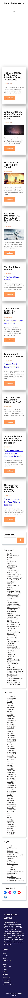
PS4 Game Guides (12, 632)
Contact (5, 958)
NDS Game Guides (12, 596)
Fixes (8, 568)
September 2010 (11, 832)
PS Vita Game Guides (13, 615)
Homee (9, 860)
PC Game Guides (12, 604)
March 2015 (10, 769)
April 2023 (10, 703)
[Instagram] (9, 892)
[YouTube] (19, 892)
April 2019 (10, 713)
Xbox (8, 665)
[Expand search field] (14, 12)
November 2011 (11, 806)
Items (8, 583)
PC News (9, 609)
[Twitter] (14, 892)
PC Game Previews (12, 606)
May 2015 (9, 765)
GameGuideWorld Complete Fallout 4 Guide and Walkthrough (15, 856)
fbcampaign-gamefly (12, 852)
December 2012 (11, 785)
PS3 (8, 621)
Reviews (12, 867)
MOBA (8, 587)
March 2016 (10, 746)
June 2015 (10, 763)
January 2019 (10, 718)
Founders (5, 969)
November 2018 (11, 722)
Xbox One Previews (12, 682)
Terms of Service (11, 877)
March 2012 (10, 798)
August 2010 (10, 834)
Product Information (12, 864)
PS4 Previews (11, 635)
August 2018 (10, 728)
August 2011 (10, 811)
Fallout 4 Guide (11, 565)
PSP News (10, 643)
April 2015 (10, 767)
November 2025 (11, 698)
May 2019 (9, 711)
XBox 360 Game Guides (13, 669)
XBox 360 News (11, 674)
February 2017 (11, 737)
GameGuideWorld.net (13, 574)
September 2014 (11, 780)
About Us (9, 845)
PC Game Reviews (12, 608)
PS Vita (9, 613)
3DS (8, 554)
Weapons (9, 650)
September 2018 (11, 726)
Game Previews (11, 570)
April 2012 (10, 796)
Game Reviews (11, 572)
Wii (8, 652)
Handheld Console (12, 580)
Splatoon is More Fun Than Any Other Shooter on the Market (13, 439)
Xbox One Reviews (12, 684)
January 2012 (10, 802)
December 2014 (11, 774)
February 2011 (11, 822)
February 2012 (11, 800)
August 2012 (10, 793)
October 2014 (10, 778)
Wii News (9, 656)
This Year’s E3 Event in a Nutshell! (11, 311)
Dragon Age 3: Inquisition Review (13, 355)
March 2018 (10, 733)
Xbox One (9, 676)
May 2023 (9, 702)
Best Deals (13, 865)
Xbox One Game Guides (13, 678)
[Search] (20, 540)
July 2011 (9, 813)
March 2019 (10, 715)
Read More (10, 97)
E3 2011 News (11, 561)
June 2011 (10, 815)
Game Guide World (14, 3)
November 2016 (11, 741)
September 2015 (11, 757)
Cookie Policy (6, 982)
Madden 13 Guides (12, 585)
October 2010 (10, 830)
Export (8, 563)
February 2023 (11, 707)
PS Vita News (11, 617)
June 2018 (10, 731)
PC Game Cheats (12, 602)
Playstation (10, 611)
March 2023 (10, 705)
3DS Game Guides (12, 555)
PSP (8, 639)
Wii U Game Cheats (12, 660)
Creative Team (7, 966)
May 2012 (9, 795)
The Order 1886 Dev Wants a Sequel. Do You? (12, 400)
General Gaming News (13, 578)
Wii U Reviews (11, 661)
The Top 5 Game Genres (12, 268)
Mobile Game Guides (13, 593)
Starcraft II (9, 645)
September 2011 (11, 809)
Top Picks (12, 869)
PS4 (8, 630)
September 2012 (11, 791)
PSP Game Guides (12, 641)
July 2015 (9, 761)
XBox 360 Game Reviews (14, 673)
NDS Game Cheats (12, 594)
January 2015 (10, 772)
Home (4, 953)
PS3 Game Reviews (12, 626)
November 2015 (11, 754)
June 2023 (10, 700)
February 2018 (11, 735)
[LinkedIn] (5, 897)
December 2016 (11, 739)
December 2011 (11, 804)
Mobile (9, 589)
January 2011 (10, 824)
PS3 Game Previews (12, 624)
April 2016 (10, 744)
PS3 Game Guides (12, 622)
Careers (5, 971)
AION (8, 557)
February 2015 (11, 770)
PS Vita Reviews (11, 619)
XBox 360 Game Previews (14, 671)
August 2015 (10, 759)
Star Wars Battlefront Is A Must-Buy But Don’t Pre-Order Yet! (12, 218)
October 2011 (10, 808)
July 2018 (9, 729)
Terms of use (6, 977)
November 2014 (11, 776)
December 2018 (11, 720)
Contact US (10, 851)
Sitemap (9, 875)
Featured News (11, 567)
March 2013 (10, 782)
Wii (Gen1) (10, 654)
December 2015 (11, 752)
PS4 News (10, 634)
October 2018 (10, 724)
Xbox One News (11, 680)
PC (8, 600)
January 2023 (10, 709)
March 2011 (10, 821)
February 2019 (11, 716)
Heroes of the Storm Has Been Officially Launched (12, 488)
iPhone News (10, 581)
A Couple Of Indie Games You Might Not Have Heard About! (13, 115)
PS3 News (10, 628)
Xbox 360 (9, 667)
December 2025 (11, 696)
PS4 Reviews (10, 637)
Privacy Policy (11, 862)
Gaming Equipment (12, 576)
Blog (8, 559)
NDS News (10, 598)
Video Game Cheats (12, 648)
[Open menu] (14, 7)
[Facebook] (5, 892)
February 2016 (11, 748)
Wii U (8, 658)
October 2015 (10, 755)
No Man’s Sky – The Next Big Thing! (12, 165)
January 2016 (10, 750)
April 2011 (10, 819)
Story (4, 964)
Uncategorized (11, 647)
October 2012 (10, 789)
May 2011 (9, 817)
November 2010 (11, 828)
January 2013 (10, 783)
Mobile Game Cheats (13, 591)
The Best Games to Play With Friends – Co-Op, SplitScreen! (13, 76)
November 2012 (11, 787)
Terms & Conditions (8, 985)
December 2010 (11, 826)
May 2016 (9, 742)
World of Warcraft (11, 663)
